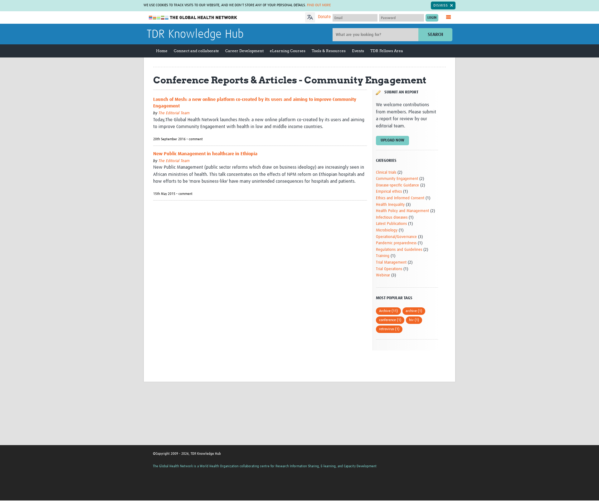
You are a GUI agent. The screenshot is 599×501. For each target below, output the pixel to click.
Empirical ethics (389, 192)
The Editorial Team (174, 113)
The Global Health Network (193, 17)
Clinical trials (386, 173)
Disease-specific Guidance (397, 185)
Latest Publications (391, 224)
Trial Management (391, 262)
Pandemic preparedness (396, 243)
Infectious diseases (391, 218)
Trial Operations (389, 269)
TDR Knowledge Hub (195, 34)
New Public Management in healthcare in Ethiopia (205, 153)
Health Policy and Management (402, 211)
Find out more (319, 5)
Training (382, 256)
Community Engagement (397, 179)
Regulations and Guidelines (399, 250)
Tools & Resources (329, 50)
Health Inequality (390, 205)
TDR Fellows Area (386, 50)
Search (435, 34)
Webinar (383, 275)
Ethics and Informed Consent (400, 198)
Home (162, 50)
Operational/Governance (396, 237)
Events (358, 50)
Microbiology (386, 230)
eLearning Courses (287, 50)
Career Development (244, 50)
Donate (324, 17)
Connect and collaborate (196, 50)
